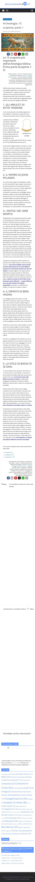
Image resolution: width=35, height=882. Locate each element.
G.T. (28, 803)
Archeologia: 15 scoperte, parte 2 (14, 609)
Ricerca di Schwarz (25, 824)
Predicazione (10, 821)
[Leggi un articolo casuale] (32, 10)
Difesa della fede (7, 19)
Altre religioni (5, 774)
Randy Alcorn (15, 824)
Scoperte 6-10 (9, 455)
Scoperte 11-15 (10, 457)
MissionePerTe (7, 31)
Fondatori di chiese (14, 802)
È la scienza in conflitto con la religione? (21, 485)
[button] (8, 54)
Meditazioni (27, 812)
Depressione (18, 791)
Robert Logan (6, 831)
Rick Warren (9, 827)
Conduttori (8, 783)
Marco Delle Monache (15, 812)
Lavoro (5, 812)
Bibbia (5, 777)
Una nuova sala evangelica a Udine (10, 855)
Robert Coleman (24, 827)
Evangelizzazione (17, 31)
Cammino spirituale (18, 777)
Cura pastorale (19, 788)
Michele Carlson (9, 815)
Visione (17, 834)
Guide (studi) (8, 806)
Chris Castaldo (25, 780)
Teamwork (9, 834)
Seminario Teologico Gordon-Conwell (22, 465)
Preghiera (21, 821)
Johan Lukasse (27, 809)
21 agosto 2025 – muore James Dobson (12, 858)
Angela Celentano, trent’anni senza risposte (12, 863)
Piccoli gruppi (12, 818)
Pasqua (26, 815)
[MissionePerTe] (3, 10)
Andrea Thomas (25, 774)
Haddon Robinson (20, 806)
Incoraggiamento (9, 809)
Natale (20, 815)
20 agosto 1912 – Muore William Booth (11, 860)
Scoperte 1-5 (9, 452)
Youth (26, 833)
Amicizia (13, 774)
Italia (20, 809)
